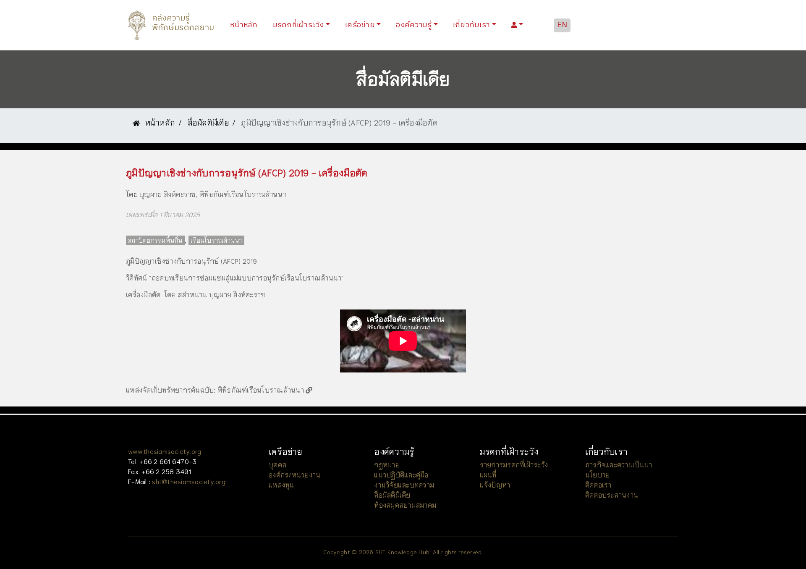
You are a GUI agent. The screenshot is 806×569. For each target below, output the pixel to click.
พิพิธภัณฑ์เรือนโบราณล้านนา (242, 193)
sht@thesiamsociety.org (188, 481)
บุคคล (277, 464)
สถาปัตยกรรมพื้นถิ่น (155, 240)
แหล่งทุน (281, 484)
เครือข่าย (360, 25)
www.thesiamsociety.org (165, 450)
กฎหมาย (387, 464)
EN (562, 25)
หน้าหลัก (245, 24)
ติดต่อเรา (598, 484)
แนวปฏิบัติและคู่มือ (401, 474)
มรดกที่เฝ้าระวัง (298, 25)
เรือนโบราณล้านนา (216, 240)
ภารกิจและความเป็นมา (618, 464)
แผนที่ (488, 474)
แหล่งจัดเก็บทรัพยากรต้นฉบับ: (171, 389)
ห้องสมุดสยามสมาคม (405, 504)
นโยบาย (597, 474)
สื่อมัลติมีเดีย (208, 122)
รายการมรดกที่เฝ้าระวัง (514, 464)
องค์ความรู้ (414, 25)
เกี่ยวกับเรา (471, 25)
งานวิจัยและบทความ (404, 484)
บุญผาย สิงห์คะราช (167, 193)
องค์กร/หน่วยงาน (294, 474)
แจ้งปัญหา (495, 484)
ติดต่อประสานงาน (611, 494)
